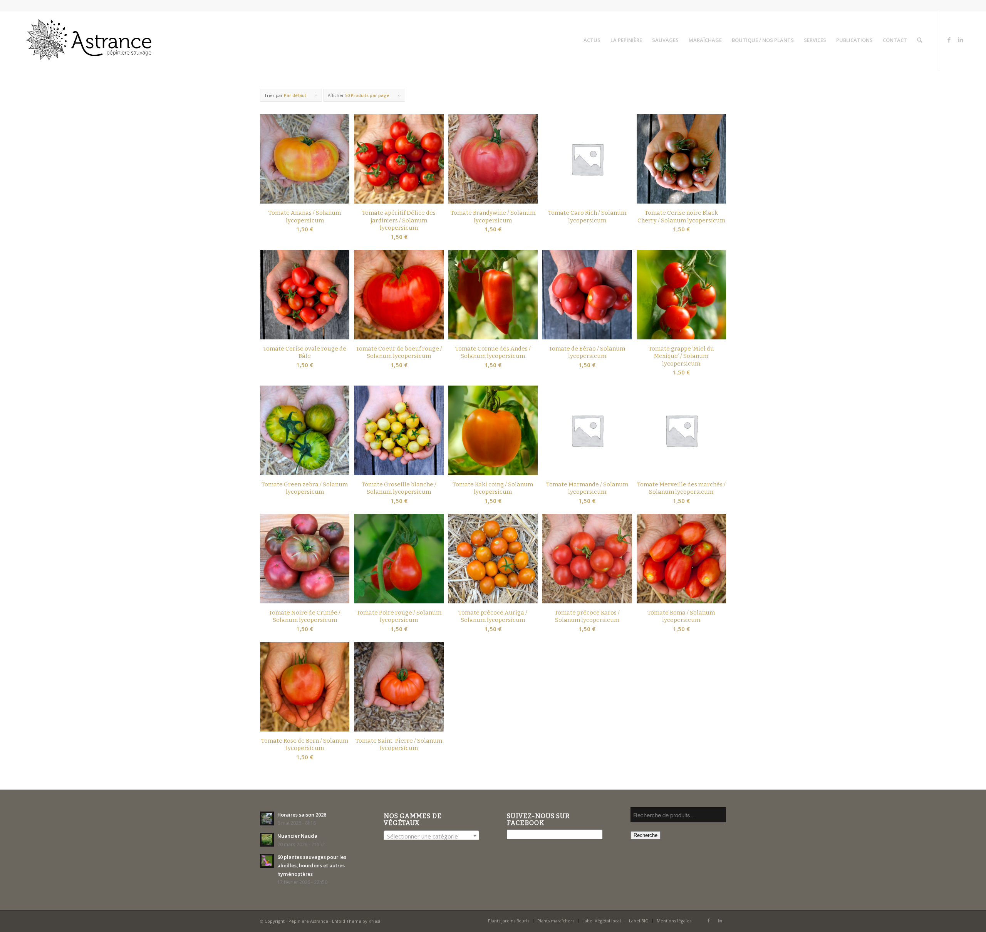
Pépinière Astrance (308, 921)
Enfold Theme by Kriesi (356, 921)
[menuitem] (592, 40)
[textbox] (431, 836)
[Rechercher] (919, 40)
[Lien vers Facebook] (949, 39)
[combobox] (431, 835)
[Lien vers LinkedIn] (960, 39)
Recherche (645, 835)
